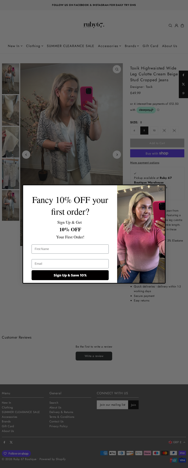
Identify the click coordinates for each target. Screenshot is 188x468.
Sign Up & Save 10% (70, 275)
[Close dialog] (161, 189)
